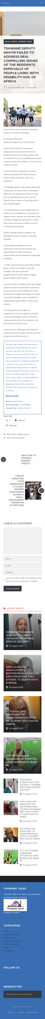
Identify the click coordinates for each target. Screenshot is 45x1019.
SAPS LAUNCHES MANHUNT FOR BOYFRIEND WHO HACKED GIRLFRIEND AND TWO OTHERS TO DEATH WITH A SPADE (30, 809)
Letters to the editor (12, 941)
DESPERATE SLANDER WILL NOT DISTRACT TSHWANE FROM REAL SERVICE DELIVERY (30, 785)
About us (11, 1012)
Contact (21, 1012)
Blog (7, 41)
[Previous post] (3, 459)
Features (7, 947)
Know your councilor (12, 934)
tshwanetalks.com (17, 88)
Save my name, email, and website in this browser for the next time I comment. (23, 579)
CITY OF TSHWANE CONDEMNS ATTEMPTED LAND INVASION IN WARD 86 (29, 855)
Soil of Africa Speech (16, 438)
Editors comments (11, 944)
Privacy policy (31, 1012)
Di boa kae (8, 951)
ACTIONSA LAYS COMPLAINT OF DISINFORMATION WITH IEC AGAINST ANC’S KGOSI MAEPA (22, 717)
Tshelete (16, 913)
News (14, 41)
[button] (41, 3)
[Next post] (41, 490)
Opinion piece (25, 41)
